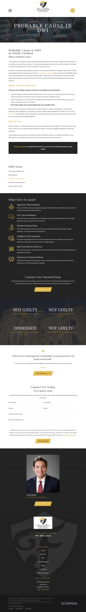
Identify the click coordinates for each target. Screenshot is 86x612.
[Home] (42, 6)
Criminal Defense (43, 562)
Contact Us (43, 569)
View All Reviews (41, 373)
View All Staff (41, 504)
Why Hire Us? (41, 289)
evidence (12, 114)
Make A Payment (43, 573)
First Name (12, 402)
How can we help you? (16, 420)
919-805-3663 (43, 535)
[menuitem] (43, 171)
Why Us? (43, 554)
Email (45, 408)
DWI (43, 558)
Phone (11, 408)
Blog (43, 565)
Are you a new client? (16, 414)
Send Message (43, 441)
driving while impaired (45, 73)
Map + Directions (43, 589)
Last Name (47, 402)
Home (43, 550)
